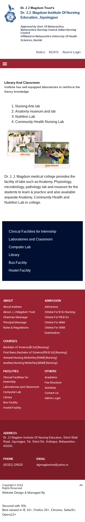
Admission (51, 306)
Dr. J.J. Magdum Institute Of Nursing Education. (51, 485)
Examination (52, 332)
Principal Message (14, 322)
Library (14, 255)
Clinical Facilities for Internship (32, 231)
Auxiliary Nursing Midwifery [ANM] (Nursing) (30, 362)
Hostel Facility (20, 270)
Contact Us (52, 393)
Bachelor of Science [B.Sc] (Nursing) (26, 347)
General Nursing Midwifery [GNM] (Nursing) (30, 357)
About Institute (12, 306)
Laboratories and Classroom (31, 239)
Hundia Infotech (57, 492)
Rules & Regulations (16, 327)
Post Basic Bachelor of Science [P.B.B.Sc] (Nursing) (35, 352)
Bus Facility (18, 262)
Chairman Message (15, 317)
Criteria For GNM (55, 327)
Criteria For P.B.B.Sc (57, 317)
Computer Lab (20, 247)
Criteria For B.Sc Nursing (60, 312)
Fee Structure (53, 382)
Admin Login (53, 398)
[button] (4, 63)
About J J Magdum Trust (19, 312)
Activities (50, 387)
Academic (51, 377)
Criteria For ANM (55, 322)
